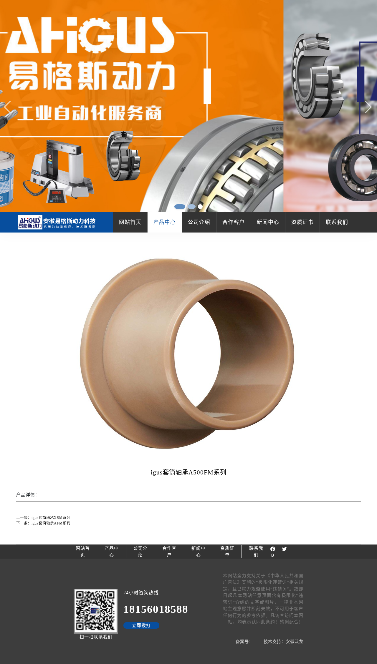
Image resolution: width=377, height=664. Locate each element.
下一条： (43, 523)
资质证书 (302, 222)
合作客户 (233, 222)
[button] (369, 106)
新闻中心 (268, 222)
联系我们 (337, 222)
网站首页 (130, 222)
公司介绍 (199, 222)
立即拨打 (141, 625)
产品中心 (164, 222)
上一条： (43, 518)
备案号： (244, 641)
